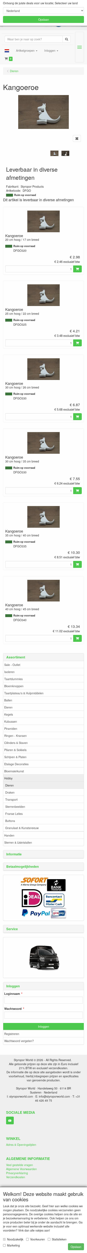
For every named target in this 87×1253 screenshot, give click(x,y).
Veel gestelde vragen (19, 1165)
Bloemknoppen (13, 686)
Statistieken (59, 1239)
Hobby (8, 778)
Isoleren (9, 672)
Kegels (8, 714)
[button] (7, 50)
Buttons (10, 821)
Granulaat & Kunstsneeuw (22, 828)
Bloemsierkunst (14, 771)
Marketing (13, 1245)
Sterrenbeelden (15, 807)
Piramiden (10, 729)
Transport (11, 799)
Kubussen (10, 721)
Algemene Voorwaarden (21, 1169)
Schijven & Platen (15, 757)
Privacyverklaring (17, 1173)
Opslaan (43, 19)
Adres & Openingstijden (21, 1145)
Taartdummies (13, 679)
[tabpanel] (54, 153)
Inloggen (43, 1026)
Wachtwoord (13, 1009)
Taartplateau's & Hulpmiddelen (24, 693)
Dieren (9, 785)
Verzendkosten (15, 1177)
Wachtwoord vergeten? (19, 1041)
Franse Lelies (14, 814)
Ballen (8, 700)
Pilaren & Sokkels (15, 750)
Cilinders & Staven (16, 743)
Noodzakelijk (15, 1239)
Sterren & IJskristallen (18, 842)
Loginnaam (12, 994)
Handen (9, 835)
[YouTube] (10, 1120)
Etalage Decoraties (16, 764)
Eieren (8, 707)
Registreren (11, 1034)
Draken (10, 792)
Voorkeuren (37, 1239)
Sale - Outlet (12, 665)
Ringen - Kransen (15, 736)
